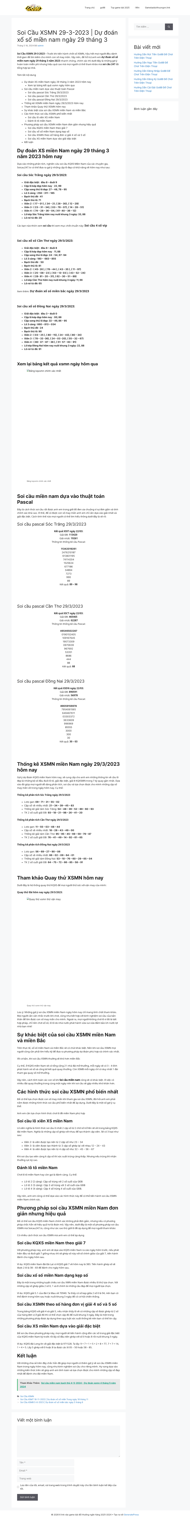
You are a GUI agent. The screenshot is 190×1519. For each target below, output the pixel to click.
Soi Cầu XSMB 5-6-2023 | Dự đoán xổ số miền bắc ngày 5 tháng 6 (51, 1402)
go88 (102, 7)
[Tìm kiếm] (169, 27)
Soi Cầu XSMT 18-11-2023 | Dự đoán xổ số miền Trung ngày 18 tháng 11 (54, 1399)
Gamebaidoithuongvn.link (157, 7)
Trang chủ (90, 7)
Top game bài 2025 (120, 7)
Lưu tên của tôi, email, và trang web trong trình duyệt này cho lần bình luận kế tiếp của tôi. (68, 1487)
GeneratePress (131, 1514)
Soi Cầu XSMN (27, 1396)
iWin (137, 7)
